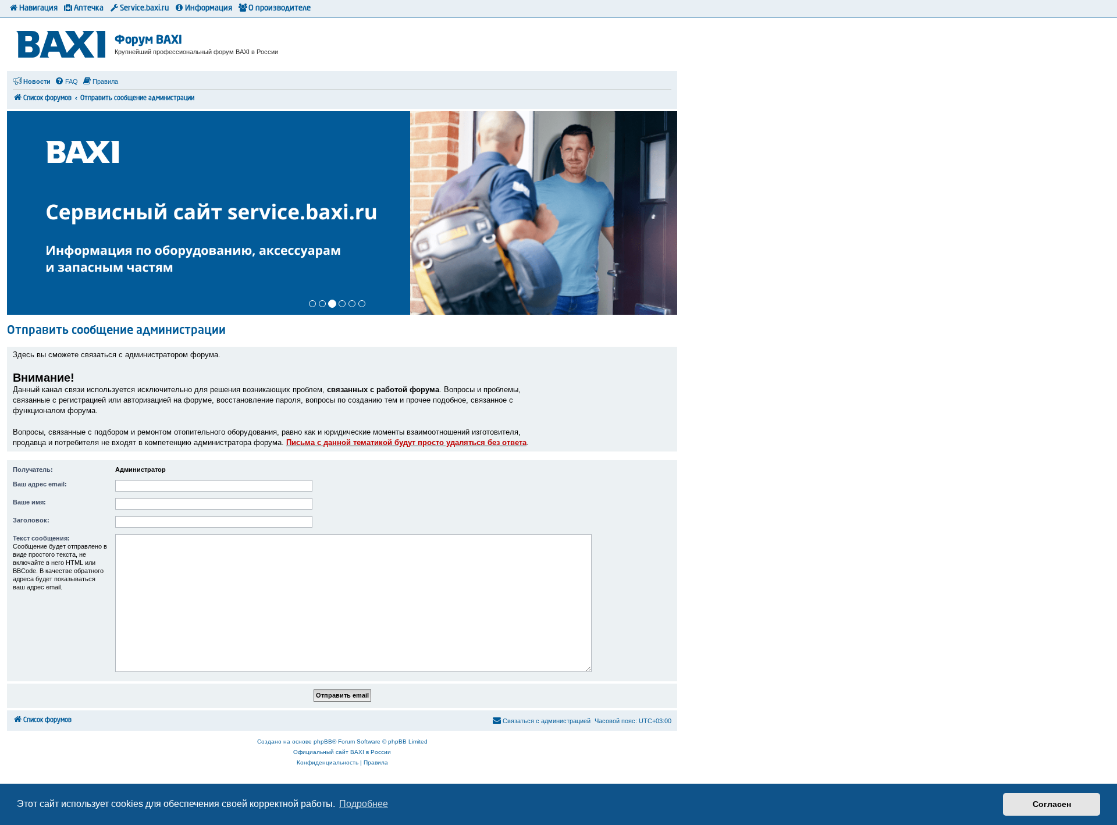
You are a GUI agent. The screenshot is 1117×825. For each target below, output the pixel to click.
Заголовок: (31, 520)
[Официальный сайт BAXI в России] (62, 42)
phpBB (323, 741)
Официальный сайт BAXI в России (342, 752)
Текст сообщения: (41, 538)
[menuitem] (66, 81)
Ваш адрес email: (40, 484)
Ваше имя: (29, 502)
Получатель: (33, 469)
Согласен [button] (1052, 804)
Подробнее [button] (363, 804)
